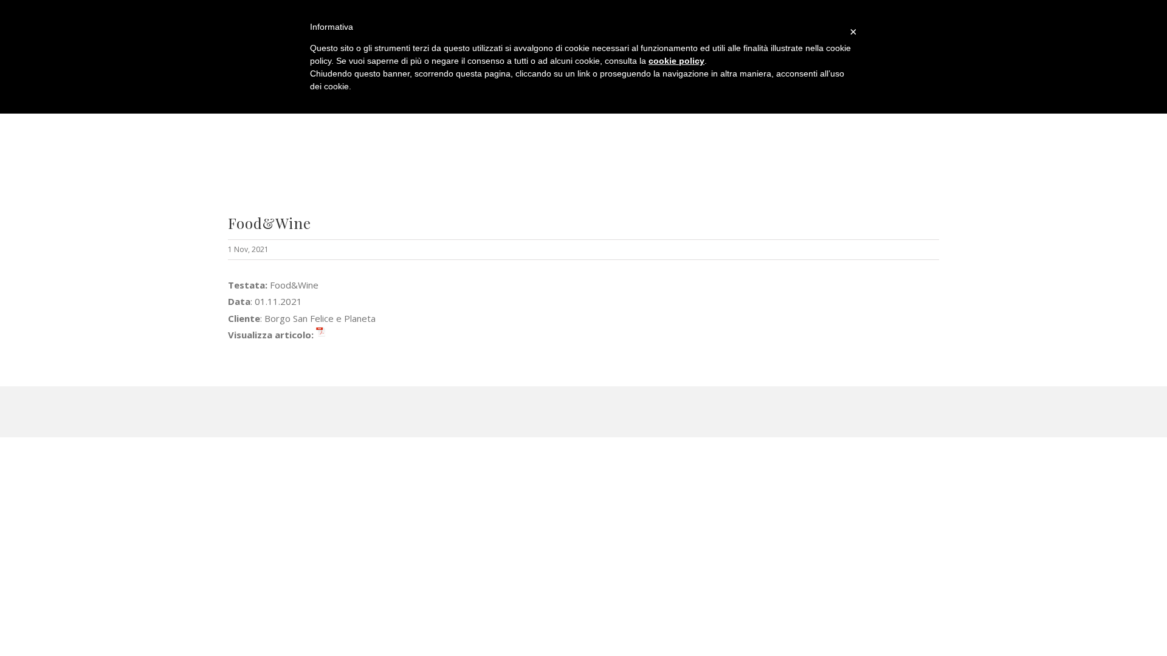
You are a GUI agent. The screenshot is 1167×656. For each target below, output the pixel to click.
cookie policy (676, 61)
